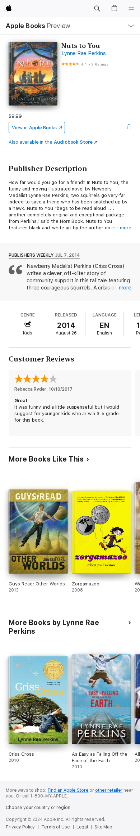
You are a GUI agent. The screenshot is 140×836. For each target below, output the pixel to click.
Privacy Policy (20, 827)
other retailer (108, 790)
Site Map (103, 827)
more (125, 227)
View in (34, 127)
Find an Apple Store (68, 790)
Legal (82, 827)
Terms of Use (55, 827)
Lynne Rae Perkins (83, 53)
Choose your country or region (38, 807)
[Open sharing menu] (129, 127)
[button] (97, 8)
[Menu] (131, 8)
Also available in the (51, 142)
